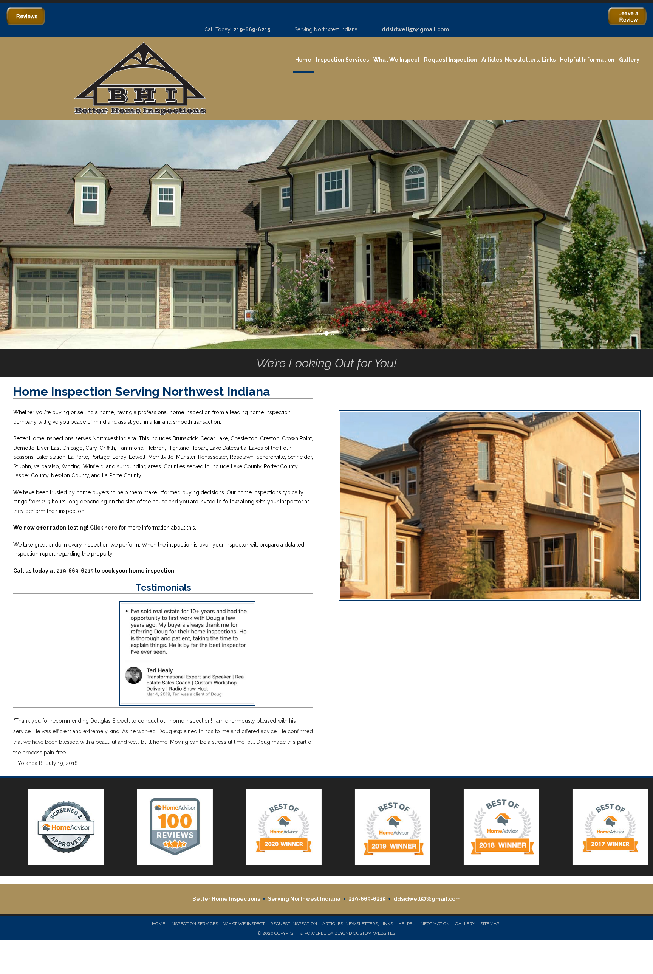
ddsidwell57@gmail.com (415, 29)
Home (303, 60)
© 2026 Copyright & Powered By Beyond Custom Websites (326, 933)
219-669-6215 (251, 29)
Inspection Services (342, 60)
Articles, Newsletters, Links (518, 60)
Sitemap (489, 923)
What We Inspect (396, 60)
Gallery (629, 60)
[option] (54, 827)
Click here (104, 528)
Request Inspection (450, 60)
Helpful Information (587, 60)
